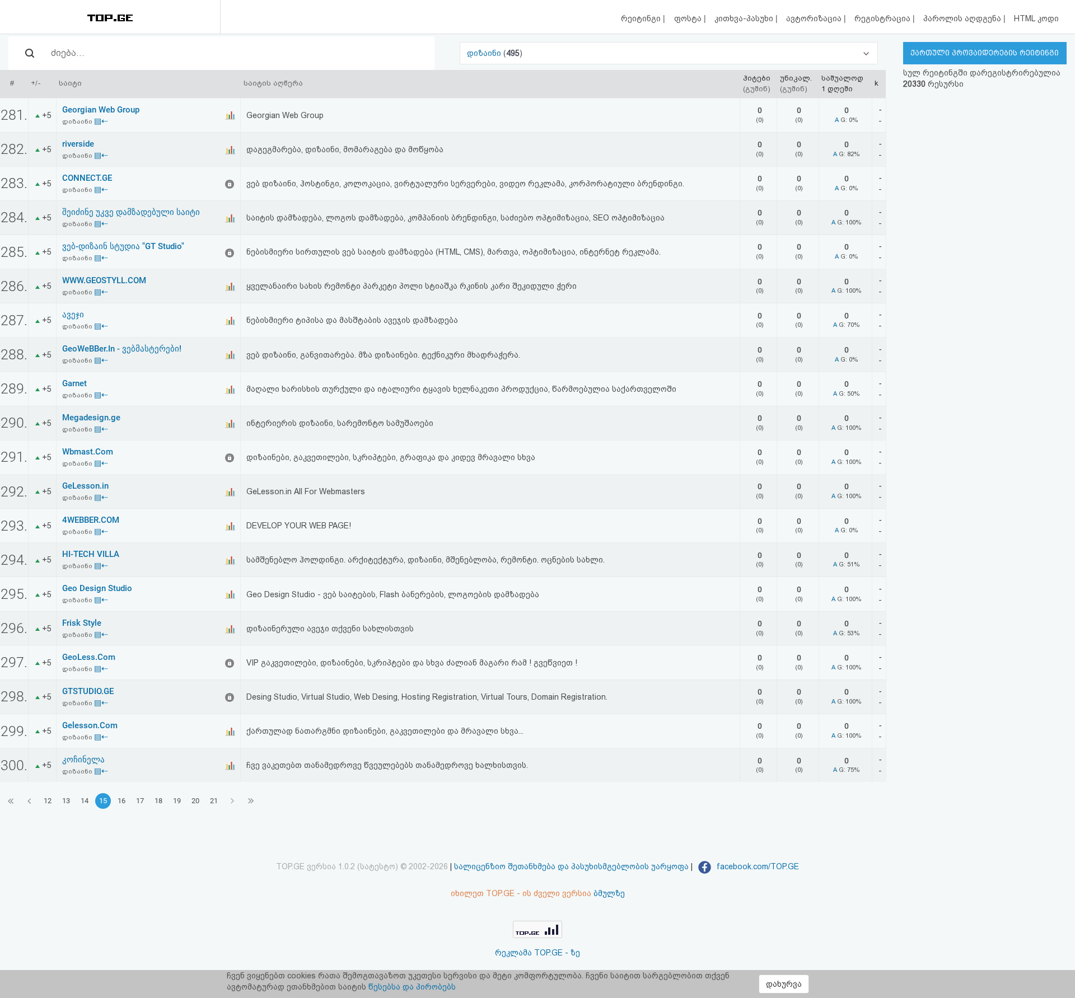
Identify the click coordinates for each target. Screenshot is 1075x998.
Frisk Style (81, 623)
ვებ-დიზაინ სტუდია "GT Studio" (123, 246)
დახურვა (784, 984)
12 (48, 800)
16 (121, 800)
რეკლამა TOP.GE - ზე (537, 952)
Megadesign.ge (91, 418)
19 (177, 800)
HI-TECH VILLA (90, 554)
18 (158, 800)
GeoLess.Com (88, 657)
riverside (78, 144)
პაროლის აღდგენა (963, 18)
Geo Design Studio (97, 588)
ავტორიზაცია (815, 18)
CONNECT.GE (87, 178)
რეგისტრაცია (883, 18)
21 (214, 800)
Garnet (74, 383)
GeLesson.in (85, 486)
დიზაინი (485, 53)
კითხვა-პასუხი (744, 18)
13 (66, 800)
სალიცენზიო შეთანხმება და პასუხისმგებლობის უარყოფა (571, 866)
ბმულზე (609, 893)
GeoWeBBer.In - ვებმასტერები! (121, 349)
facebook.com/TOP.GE (756, 866)
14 (84, 800)
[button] (668, 53)
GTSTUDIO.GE (88, 691)
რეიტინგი (642, 18)
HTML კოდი (1036, 18)
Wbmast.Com (87, 452)
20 (195, 800)
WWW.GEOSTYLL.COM (104, 280)
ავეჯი (73, 315)
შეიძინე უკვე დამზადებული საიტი (131, 212)
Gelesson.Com (90, 725)
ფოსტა (689, 18)
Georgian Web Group (100, 110)
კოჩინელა (83, 760)
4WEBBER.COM (90, 520)
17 (140, 800)
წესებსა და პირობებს (412, 986)
